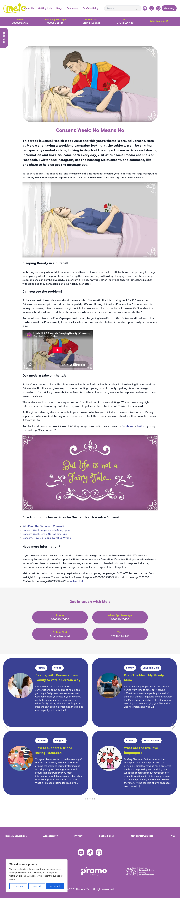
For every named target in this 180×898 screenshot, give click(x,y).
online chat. (77, 581)
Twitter (44, 160)
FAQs (173, 835)
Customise (18, 886)
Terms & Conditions (15, 835)
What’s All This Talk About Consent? (43, 526)
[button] (173, 726)
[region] (37, 875)
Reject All (36, 886)
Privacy (78, 835)
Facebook (29, 160)
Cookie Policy (106, 835)
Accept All (55, 886)
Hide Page (4, 37)
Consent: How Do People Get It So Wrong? (47, 537)
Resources (72, 8)
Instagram (65, 160)
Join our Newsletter (141, 835)
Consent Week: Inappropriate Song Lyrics (46, 530)
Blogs (59, 8)
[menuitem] (169, 8)
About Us (29, 8)
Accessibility (50, 835)
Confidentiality (91, 8)
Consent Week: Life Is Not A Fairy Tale (44, 534)
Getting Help (45, 8)
